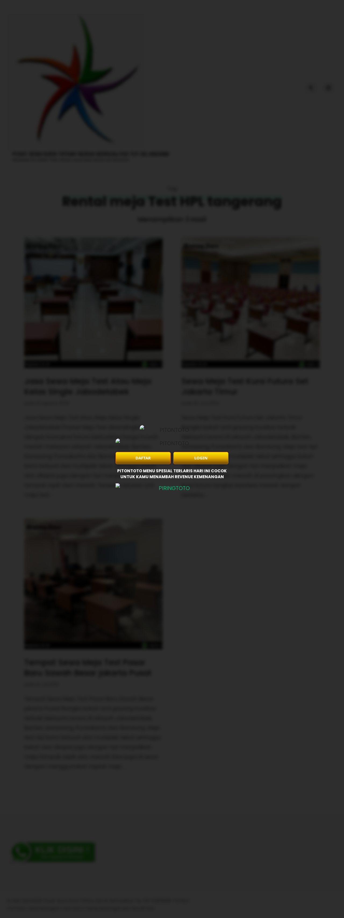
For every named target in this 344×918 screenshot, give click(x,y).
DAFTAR (143, 457)
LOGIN (200, 457)
